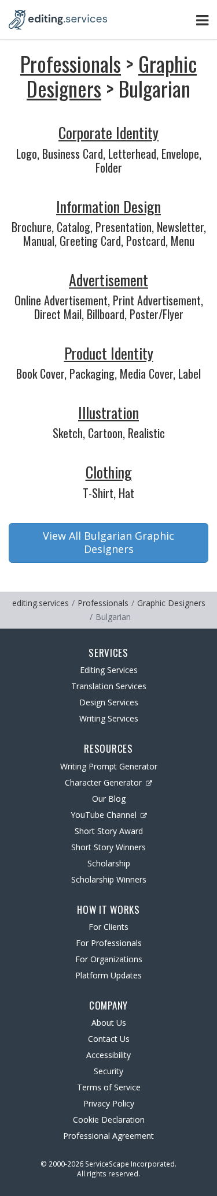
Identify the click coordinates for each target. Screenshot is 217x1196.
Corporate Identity (108, 132)
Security (108, 1071)
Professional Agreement (108, 1135)
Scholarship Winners (108, 879)
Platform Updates (108, 975)
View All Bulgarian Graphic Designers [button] (108, 542)
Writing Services (108, 718)
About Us (108, 1022)
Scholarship (108, 863)
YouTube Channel (104, 814)
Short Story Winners (108, 847)
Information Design (108, 206)
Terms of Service (109, 1087)
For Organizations (108, 959)
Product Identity (108, 353)
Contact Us (109, 1038)
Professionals (70, 63)
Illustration (108, 412)
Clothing (109, 472)
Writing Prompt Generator (108, 766)
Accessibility (108, 1054)
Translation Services (108, 686)
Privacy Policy (108, 1103)
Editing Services (109, 669)
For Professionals (109, 942)
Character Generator (103, 782)
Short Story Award (109, 830)
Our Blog (109, 798)
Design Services (108, 702)
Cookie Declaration (109, 1119)
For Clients (108, 926)
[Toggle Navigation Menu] (202, 20)
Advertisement (108, 279)
